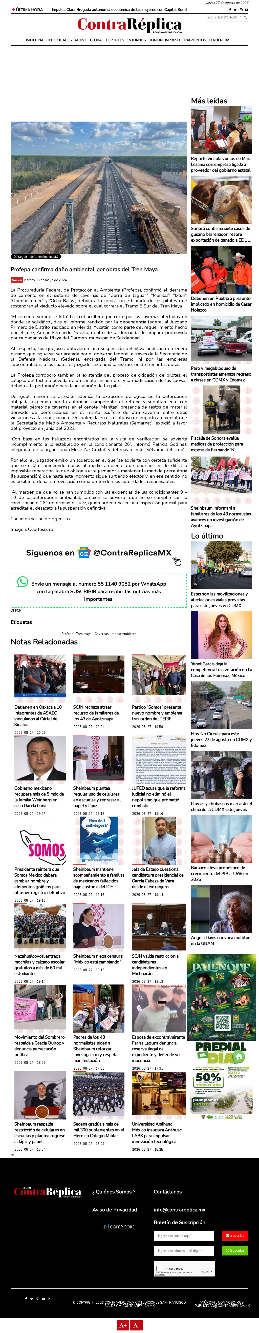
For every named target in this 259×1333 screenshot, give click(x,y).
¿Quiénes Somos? (222, 17)
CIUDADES (63, 40)
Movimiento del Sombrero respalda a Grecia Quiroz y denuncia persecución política (39, 1046)
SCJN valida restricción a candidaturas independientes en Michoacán (155, 965)
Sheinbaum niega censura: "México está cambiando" (98, 959)
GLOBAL (96, 40)
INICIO (31, 40)
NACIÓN (45, 40)
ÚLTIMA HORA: (29, 10)
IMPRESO (172, 40)
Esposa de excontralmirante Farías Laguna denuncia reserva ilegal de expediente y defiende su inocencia (158, 1049)
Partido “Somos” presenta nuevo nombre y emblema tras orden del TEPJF (157, 713)
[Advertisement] (99, 86)
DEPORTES (115, 40)
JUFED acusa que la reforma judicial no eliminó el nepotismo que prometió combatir (158, 797)
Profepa (67, 634)
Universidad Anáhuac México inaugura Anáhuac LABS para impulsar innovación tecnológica (157, 1133)
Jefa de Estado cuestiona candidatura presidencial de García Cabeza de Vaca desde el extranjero (158, 878)
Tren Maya (84, 634)
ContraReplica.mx (138, 1306)
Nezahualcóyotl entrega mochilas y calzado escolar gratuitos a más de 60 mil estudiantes (39, 965)
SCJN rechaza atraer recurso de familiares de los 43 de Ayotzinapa (96, 713)
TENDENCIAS (219, 40)
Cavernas (102, 634)
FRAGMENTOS (194, 40)
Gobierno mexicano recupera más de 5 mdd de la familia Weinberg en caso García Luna (39, 797)
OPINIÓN (155, 40)
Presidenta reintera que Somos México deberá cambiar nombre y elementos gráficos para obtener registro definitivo (39, 881)
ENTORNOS (136, 40)
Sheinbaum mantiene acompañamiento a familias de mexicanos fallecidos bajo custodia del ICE (98, 878)
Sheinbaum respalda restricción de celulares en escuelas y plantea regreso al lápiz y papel (40, 1133)
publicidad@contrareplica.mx (222, 1306)
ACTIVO (81, 40)
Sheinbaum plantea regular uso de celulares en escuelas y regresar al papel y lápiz (97, 797)
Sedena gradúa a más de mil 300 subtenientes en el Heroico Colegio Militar (98, 1130)
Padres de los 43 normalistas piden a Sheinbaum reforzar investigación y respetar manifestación (96, 1049)
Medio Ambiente (124, 634)
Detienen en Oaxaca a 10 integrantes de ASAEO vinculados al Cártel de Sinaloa (38, 716)
